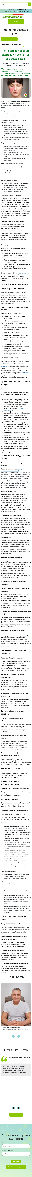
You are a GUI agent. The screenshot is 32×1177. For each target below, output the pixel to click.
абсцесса (25, 372)
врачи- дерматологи (24, 273)
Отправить (16, 1161)
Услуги (16, 21)
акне (24, 636)
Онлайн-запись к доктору (16, 1167)
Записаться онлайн (9, 39)
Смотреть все (16, 1115)
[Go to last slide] (13, 1036)
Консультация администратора (12, 44)
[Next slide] (18, 1036)
